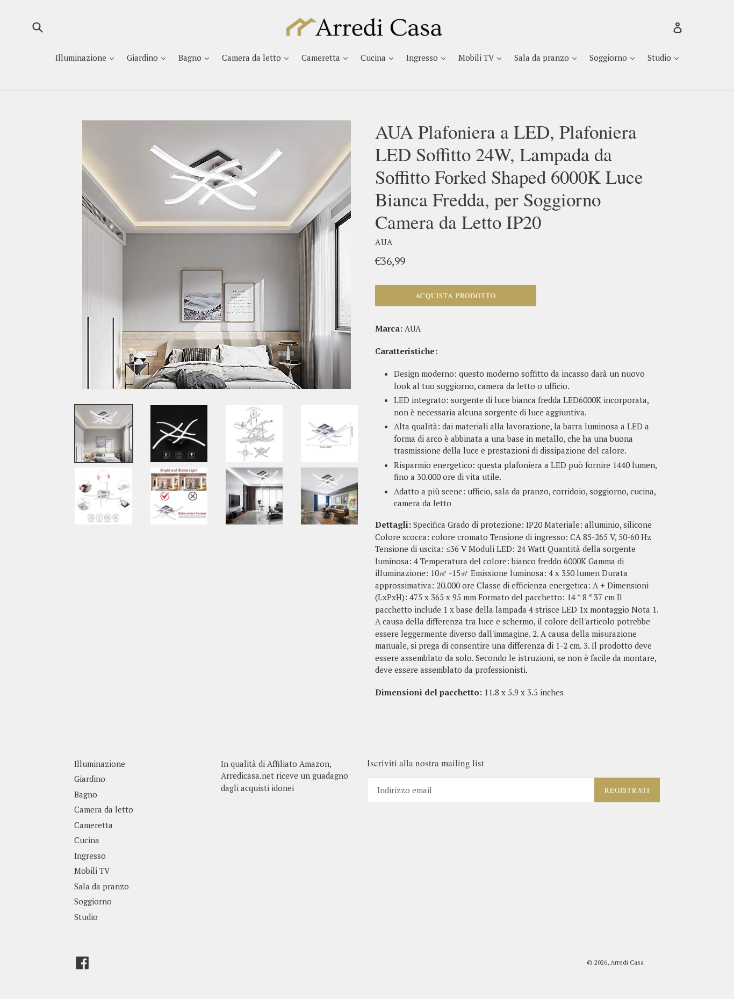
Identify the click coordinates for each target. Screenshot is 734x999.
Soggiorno (609, 57)
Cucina (374, 57)
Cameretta (321, 57)
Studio (660, 57)
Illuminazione (82, 57)
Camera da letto (252, 57)
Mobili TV (477, 57)
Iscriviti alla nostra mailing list (425, 763)
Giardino (143, 57)
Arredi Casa (627, 962)
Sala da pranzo (542, 57)
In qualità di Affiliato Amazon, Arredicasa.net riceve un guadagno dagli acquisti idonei (284, 775)
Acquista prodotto (455, 295)
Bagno (191, 57)
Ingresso (423, 57)
